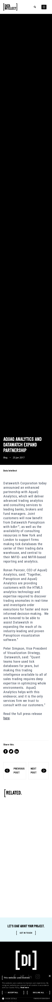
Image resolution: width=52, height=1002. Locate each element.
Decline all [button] (38, 992)
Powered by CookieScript (42, 998)
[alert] (26, 988)
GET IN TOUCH (26, 933)
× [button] (50, 976)
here (6, 718)
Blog (5, 457)
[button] (9, 998)
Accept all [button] (13, 992)
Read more (25, 988)
